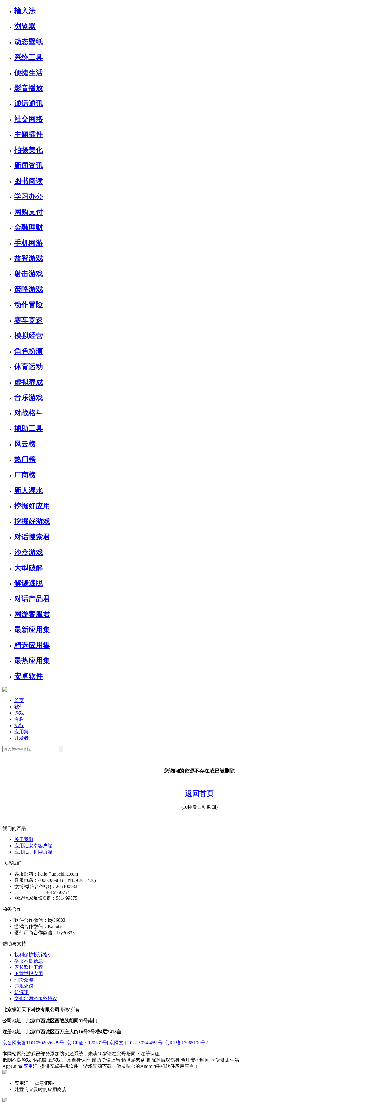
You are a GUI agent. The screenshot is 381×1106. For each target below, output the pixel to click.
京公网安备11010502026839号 (33, 1042)
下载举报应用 (28, 973)
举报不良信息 (28, 961)
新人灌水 (28, 490)
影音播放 (28, 88)
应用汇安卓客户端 (33, 845)
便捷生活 (28, 73)
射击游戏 (28, 274)
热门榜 (25, 459)
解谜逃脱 (28, 583)
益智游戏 (28, 258)
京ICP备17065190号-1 (187, 1042)
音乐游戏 (28, 398)
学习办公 (28, 196)
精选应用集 (32, 645)
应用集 (21, 731)
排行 (19, 725)
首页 (19, 700)
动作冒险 (28, 305)
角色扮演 (28, 351)
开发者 (21, 738)
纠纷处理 (23, 979)
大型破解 (28, 568)
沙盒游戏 (28, 552)
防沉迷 (21, 992)
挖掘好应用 (32, 506)
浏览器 (25, 26)
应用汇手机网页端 (33, 851)
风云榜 (25, 444)
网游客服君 (32, 614)
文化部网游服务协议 (35, 998)
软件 (19, 706)
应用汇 (30, 1066)
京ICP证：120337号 (86, 1042)
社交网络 (28, 119)
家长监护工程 (28, 967)
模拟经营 (28, 336)
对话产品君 (32, 598)
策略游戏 (28, 289)
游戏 (19, 712)
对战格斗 (28, 413)
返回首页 (199, 793)
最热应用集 (32, 660)
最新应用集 (32, 629)
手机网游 (28, 243)
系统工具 (28, 57)
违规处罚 (23, 986)
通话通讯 (28, 103)
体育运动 (28, 367)
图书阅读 (28, 181)
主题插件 (28, 134)
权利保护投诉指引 (33, 954)
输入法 (25, 11)
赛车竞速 (28, 320)
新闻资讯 (28, 165)
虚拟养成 (28, 382)
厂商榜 (25, 475)
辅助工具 (28, 428)
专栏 (19, 719)
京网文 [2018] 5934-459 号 (136, 1042)
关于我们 (23, 839)
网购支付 (28, 212)
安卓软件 (28, 676)
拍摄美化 (28, 150)
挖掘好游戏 (32, 521)
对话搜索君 (32, 537)
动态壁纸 (28, 42)
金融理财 (28, 227)
